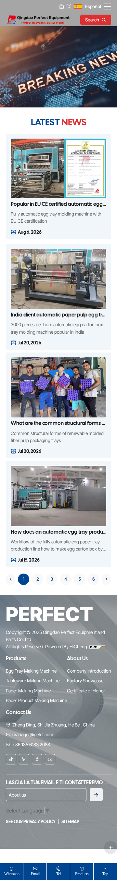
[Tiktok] (11, 759)
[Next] (106, 579)
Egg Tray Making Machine (31, 671)
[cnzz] (97, 646)
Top (105, 874)
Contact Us (18, 712)
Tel (58, 874)
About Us (77, 658)
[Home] (38, 19)
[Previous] (10, 579)
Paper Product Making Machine (36, 700)
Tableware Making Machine (32, 680)
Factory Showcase (85, 680)
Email (35, 874)
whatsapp (12, 874)
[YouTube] (50, 759)
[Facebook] (37, 759)
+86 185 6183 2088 (31, 744)
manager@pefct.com (32, 734)
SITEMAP (70, 821)
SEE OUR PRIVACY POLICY (31, 821)
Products (82, 874)
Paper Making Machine (28, 690)
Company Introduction (89, 671)
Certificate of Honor (86, 690)
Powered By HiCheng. (67, 646)
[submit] (96, 794)
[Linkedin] (24, 759)
